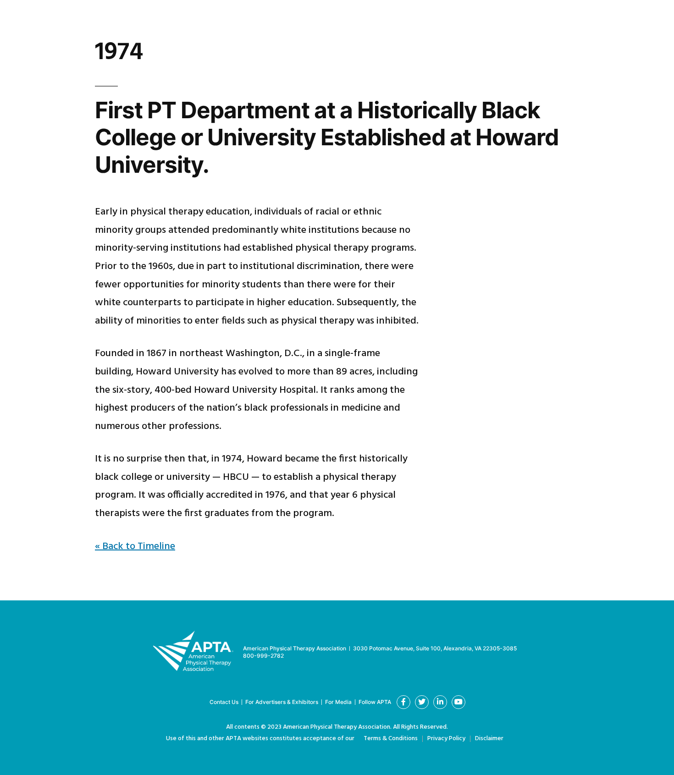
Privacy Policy (446, 738)
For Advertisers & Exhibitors (281, 701)
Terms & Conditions (391, 738)
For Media (338, 701)
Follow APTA (375, 701)
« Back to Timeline (135, 547)
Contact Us (224, 701)
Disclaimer (489, 738)
